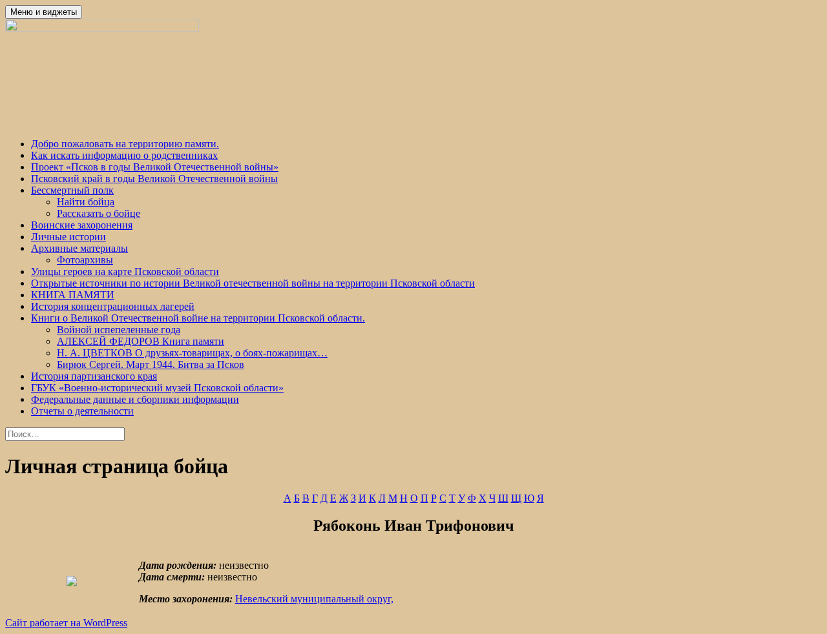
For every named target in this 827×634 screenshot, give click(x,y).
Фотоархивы (85, 259)
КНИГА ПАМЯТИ (72, 294)
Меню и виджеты (43, 12)
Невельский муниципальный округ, (314, 598)
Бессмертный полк (72, 190)
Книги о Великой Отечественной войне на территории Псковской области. (198, 317)
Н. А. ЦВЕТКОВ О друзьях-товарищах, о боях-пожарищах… (192, 352)
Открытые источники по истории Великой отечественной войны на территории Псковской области (253, 283)
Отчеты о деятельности (82, 410)
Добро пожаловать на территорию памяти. (125, 143)
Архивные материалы (79, 248)
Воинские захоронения (81, 225)
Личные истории (68, 236)
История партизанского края (94, 376)
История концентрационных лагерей (112, 306)
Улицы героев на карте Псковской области (125, 271)
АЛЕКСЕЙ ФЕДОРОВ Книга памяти (140, 341)
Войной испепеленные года (118, 329)
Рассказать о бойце (98, 213)
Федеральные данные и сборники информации (135, 399)
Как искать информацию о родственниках (124, 155)
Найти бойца (85, 201)
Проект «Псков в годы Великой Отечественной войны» (154, 166)
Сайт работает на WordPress (66, 622)
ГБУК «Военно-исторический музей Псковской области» (157, 387)
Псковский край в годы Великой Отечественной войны (154, 178)
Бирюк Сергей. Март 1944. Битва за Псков (150, 364)
